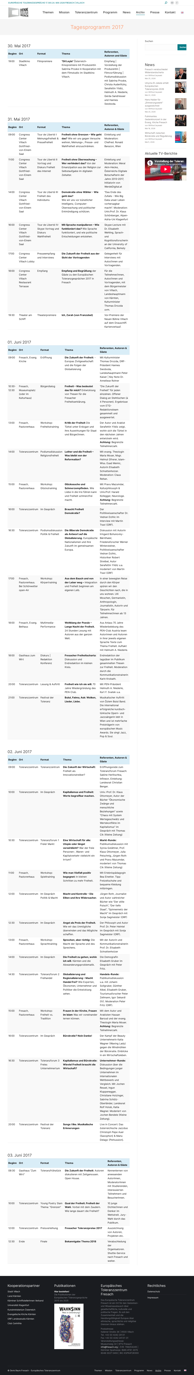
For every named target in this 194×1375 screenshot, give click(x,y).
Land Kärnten (14, 1296)
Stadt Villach (14, 1291)
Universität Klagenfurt (18, 1305)
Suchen (149, 41)
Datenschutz (153, 1291)
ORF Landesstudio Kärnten (21, 1318)
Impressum (152, 1297)
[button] (6, 1368)
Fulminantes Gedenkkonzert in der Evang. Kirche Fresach (156, 119)
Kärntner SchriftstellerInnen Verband (25, 1300)
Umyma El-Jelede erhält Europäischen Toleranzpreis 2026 (157, 86)
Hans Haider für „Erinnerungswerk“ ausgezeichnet (154, 102)
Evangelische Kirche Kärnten (22, 1314)
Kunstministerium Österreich (21, 1309)
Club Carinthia (15, 1323)
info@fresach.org (109, 1347)
